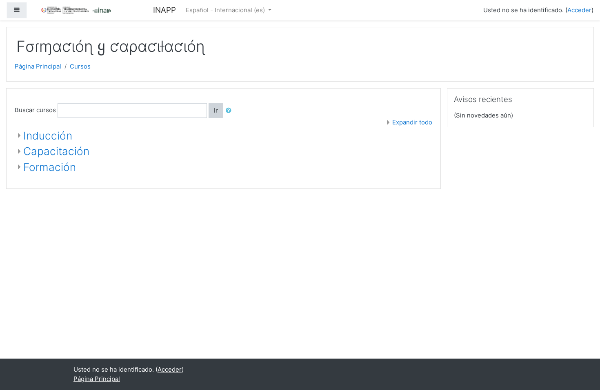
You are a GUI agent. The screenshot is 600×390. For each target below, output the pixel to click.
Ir (216, 110)
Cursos (80, 66)
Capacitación (56, 151)
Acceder (579, 10)
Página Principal (38, 66)
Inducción (47, 135)
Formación (49, 167)
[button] (230, 111)
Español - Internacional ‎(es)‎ (226, 10)
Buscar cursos (35, 110)
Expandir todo (412, 122)
